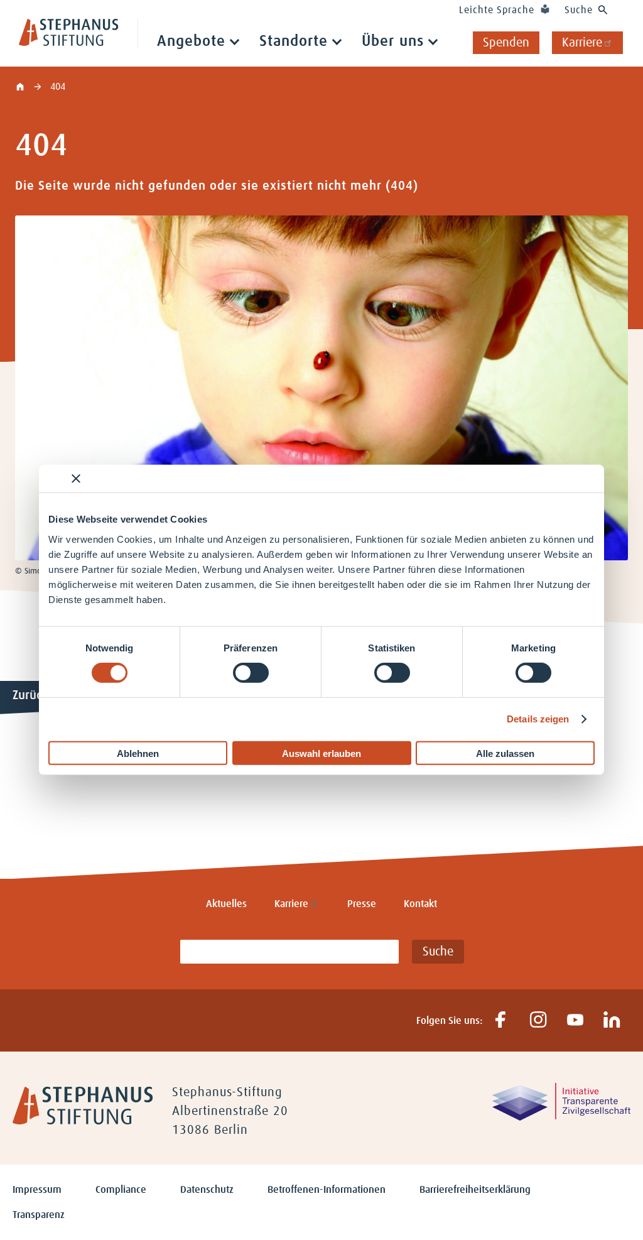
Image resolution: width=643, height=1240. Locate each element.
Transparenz (39, 1215)
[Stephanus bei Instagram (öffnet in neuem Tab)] (537, 1020)
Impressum (37, 1190)
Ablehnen (138, 753)
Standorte (293, 41)
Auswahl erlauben (321, 753)
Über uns (393, 41)
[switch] (251, 673)
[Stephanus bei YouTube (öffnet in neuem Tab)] (574, 1020)
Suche (579, 10)
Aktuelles (226, 904)
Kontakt (420, 904)
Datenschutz (207, 1190)
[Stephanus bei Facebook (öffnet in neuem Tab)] (500, 1020)
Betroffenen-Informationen (326, 1190)
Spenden (506, 42)
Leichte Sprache (496, 10)
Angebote (191, 41)
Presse (361, 904)
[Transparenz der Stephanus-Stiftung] (561, 1117)
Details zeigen (538, 719)
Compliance (120, 1190)
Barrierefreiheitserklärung (475, 1190)
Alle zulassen (505, 753)
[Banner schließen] (76, 478)
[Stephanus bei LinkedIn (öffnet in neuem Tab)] (611, 1020)
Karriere (582, 42)
